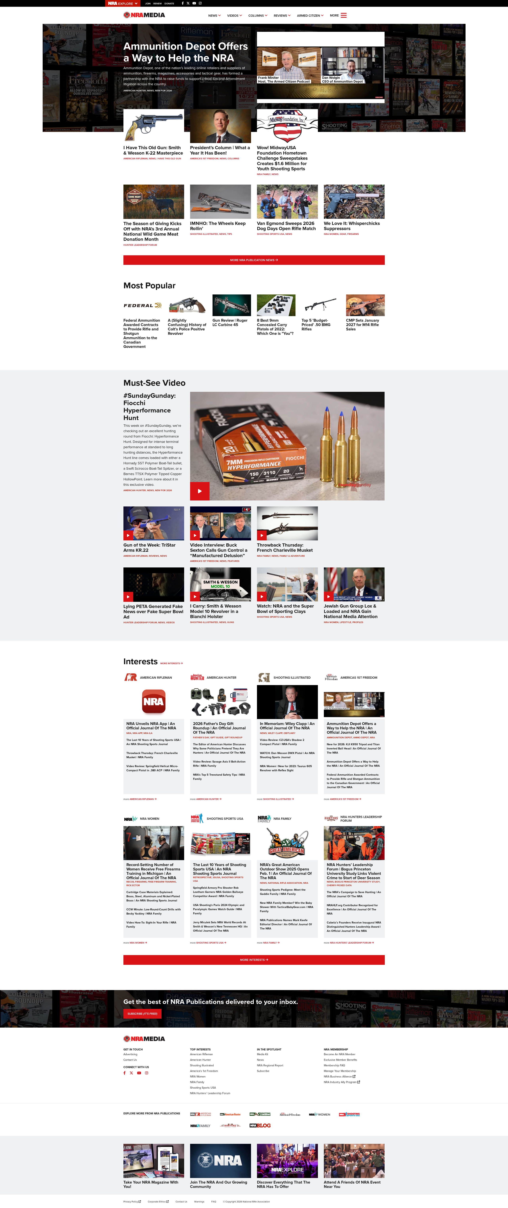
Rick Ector (133, 885)
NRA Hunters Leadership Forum (361, 819)
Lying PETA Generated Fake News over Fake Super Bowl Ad (153, 611)
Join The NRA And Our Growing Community (218, 1184)
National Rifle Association (285, 883)
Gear (343, 234)
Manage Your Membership (340, 1071)
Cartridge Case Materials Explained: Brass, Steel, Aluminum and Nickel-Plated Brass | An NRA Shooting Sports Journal (153, 896)
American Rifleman (135, 158)
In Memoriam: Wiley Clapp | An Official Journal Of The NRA (287, 726)
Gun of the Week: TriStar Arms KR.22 (149, 547)
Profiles (357, 622)
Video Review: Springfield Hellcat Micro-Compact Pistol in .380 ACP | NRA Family (153, 768)
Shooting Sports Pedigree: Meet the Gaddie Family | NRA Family (283, 892)
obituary (289, 733)
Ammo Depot (361, 737)
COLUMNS (256, 15)
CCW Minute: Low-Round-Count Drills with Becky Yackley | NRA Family (153, 911)
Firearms (353, 234)
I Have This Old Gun (169, 158)
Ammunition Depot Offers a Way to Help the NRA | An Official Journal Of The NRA (352, 728)
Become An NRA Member (339, 1054)
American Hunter (134, 90)
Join (148, 3)
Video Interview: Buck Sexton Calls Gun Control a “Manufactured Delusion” (218, 550)
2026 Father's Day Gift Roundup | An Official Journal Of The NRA (219, 728)
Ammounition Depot (339, 737)
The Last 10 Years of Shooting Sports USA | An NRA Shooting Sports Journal (153, 742)
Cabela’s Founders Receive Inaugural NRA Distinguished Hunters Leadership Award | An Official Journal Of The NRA (354, 927)
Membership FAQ (334, 1065)
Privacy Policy (130, 1201)
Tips (229, 234)
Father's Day (201, 737)
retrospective (202, 877)
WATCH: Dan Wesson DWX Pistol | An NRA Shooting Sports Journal (287, 755)
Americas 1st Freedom (359, 677)
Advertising (130, 1054)
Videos (170, 622)
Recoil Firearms (136, 882)
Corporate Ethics (157, 1201)
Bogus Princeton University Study (357, 882)
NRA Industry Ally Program (340, 1082)
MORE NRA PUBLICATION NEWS (276, 260)
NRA (128, 733)
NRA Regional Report (270, 1065)
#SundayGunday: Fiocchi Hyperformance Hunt (149, 406)
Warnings (199, 1201)
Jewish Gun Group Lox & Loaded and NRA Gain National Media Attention (351, 611)
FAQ (213, 1201)
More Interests (170, 663)
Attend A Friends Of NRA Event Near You (352, 1184)
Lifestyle (345, 622)
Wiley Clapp (275, 733)
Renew (157, 3)
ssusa (216, 877)
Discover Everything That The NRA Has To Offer (283, 1184)
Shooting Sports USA (270, 234)
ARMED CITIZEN (308, 15)
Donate (169, 3)
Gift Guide (216, 737)
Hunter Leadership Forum (140, 245)
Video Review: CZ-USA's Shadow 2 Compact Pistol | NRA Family (282, 742)
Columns (233, 158)
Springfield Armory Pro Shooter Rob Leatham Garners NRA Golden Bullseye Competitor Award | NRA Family (218, 892)
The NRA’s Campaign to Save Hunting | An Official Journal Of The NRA (354, 894)
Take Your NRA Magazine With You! (150, 1184)
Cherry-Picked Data (339, 885)
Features (233, 561)
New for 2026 (163, 90)
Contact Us (130, 1060)
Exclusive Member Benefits (340, 1060)
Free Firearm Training (162, 882)
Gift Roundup (233, 737)
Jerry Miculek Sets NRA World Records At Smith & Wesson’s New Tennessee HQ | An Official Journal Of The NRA (220, 926)
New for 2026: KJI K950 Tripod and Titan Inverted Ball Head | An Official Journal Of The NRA (354, 748)
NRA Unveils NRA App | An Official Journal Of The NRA (151, 726)
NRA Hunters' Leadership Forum (350, 943)
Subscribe (263, 1071)
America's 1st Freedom (204, 158)
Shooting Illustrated (204, 234)
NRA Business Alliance (338, 1076)
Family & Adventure (292, 556)
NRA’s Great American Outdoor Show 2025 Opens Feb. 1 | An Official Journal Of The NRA (286, 871)
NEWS (212, 15)
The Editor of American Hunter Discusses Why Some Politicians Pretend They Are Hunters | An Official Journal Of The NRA (219, 748)
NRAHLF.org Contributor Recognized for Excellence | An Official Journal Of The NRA (352, 909)
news (263, 733)
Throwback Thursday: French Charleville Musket (285, 547)
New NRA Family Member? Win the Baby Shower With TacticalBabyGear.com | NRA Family (286, 907)
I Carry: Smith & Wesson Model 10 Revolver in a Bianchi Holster (215, 611)
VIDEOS (233, 15)
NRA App (137, 733)
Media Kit (262, 1054)
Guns (230, 622)
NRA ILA (147, 733)
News (150, 90)
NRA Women (331, 234)
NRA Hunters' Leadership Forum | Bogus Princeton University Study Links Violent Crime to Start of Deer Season (354, 871)
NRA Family (263, 174)
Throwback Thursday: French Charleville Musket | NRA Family (152, 755)
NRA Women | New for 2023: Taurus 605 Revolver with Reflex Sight (286, 768)
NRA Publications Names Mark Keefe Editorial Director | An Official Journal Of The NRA (286, 924)
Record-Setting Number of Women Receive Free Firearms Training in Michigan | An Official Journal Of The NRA (153, 871)
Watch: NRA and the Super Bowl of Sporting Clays (285, 608)
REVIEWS (280, 15)
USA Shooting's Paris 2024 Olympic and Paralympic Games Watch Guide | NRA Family (218, 909)
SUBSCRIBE (142, 1014)
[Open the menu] (343, 15)
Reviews (154, 556)
